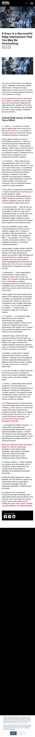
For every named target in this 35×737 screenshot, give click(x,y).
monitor (26, 262)
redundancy (12, 281)
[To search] (19, 3)
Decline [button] (21, 733)
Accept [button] (13, 733)
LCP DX (12, 408)
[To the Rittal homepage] (6, 4)
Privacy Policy (24, 722)
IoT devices (12, 131)
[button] (31, 3)
